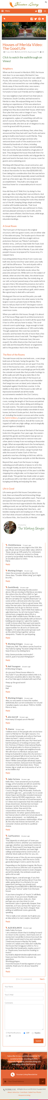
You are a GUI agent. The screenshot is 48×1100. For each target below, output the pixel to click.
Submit (38, 1041)
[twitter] (35, 19)
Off (27, 1033)
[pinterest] (39, 19)
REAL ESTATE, (22, 52)
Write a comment (36, 540)
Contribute (24, 1092)
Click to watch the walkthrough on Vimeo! (22, 59)
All (9, 1036)
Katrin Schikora (11, 418)
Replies (37, 1033)
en (40, 11)
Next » (42, 979)
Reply (8, 564)
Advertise (16, 1092)
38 (43, 52)
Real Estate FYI (33, 52)
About (10, 1092)
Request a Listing (24, 1095)
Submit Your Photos (34, 1092)
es (45, 11)
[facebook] (31, 19)
